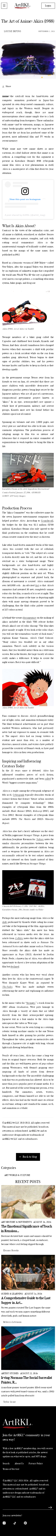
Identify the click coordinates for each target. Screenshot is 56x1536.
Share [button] (8, 86)
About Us (19, 1463)
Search (6, 1463)
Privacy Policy (36, 1463)
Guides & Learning (12, 1294)
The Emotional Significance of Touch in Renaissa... (26, 1229)
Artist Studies (10, 1373)
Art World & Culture (17, 1175)
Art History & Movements (16, 1222)
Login (48, 5)
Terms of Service (11, 1469)
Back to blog (30, 1157)
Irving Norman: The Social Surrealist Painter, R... (26, 1380)
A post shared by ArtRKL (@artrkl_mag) (25, 215)
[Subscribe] (50, 1507)
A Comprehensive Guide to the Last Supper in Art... (25, 1300)
